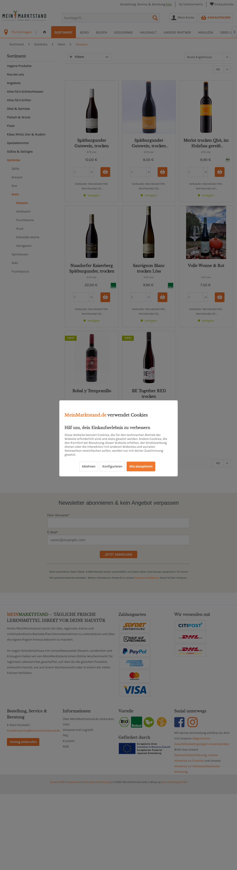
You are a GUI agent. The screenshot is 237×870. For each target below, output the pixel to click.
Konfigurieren (112, 466)
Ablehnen (88, 466)
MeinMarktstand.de (85, 415)
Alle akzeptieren (141, 466)
